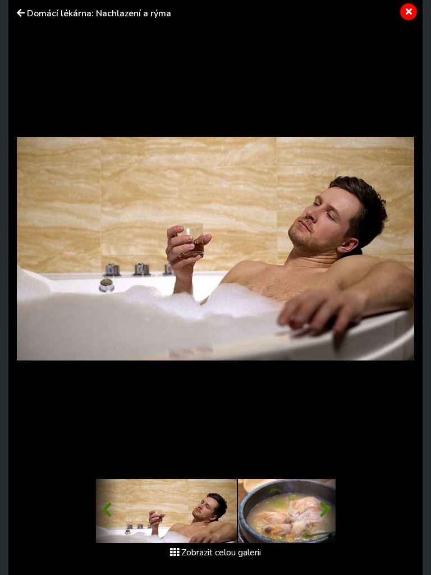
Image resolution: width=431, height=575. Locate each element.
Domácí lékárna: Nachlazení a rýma (99, 13)
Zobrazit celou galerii (221, 552)
